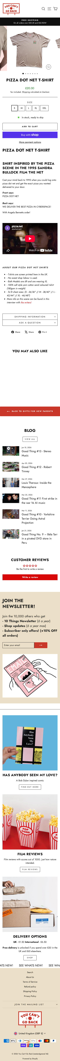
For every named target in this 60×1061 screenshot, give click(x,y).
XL (36, 108)
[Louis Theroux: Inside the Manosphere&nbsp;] (10, 482)
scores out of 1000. (31, 859)
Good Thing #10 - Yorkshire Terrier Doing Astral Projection (38, 518)
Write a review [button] (30, 577)
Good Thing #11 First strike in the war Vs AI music (39, 501)
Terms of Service (30, 981)
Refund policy (30, 986)
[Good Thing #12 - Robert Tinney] (10, 466)
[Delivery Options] (30, 904)
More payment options (30, 142)
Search (30, 972)
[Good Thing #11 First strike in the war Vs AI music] (10, 498)
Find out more (30, 787)
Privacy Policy (30, 996)
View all (30, 439)
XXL (44, 108)
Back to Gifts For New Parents (32, 411)
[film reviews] (30, 822)
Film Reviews (30, 869)
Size (30, 102)
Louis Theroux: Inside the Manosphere (36, 485)
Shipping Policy (30, 991)
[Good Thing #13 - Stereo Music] (10, 451)
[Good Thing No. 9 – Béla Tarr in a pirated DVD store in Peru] (10, 534)
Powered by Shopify (30, 1058)
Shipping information (30, 316)
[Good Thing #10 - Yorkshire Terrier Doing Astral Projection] (10, 514)
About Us (30, 977)
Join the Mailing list (29, 1004)
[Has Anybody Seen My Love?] (30, 742)
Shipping (26, 91)
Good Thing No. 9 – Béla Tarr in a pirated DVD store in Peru (40, 538)
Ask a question (30, 322)
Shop (30, 957)
